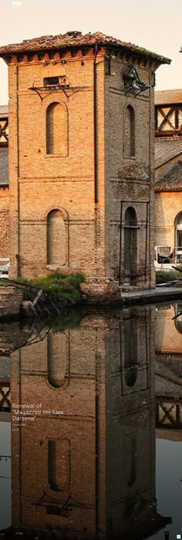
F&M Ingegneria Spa (16, 4)
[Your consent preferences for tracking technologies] (178, 536)
